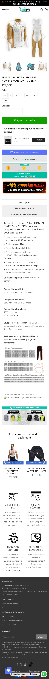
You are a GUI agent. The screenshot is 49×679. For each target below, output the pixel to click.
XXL (34, 95)
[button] (24, 152)
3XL (42, 95)
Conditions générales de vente (13, 612)
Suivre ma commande (10, 604)
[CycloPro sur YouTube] (26, 665)
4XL (5, 100)
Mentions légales (8, 616)
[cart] (46, 9)
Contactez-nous (7, 608)
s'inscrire (42, 637)
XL (27, 95)
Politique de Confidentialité (12, 621)
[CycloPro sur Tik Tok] (30, 666)
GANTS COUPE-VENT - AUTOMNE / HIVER (36, 469)
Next (44, 36)
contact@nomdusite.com (10, 657)
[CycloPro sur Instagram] (21, 665)
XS (5, 95)
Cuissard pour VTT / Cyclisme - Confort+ (13, 471)
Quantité (6, 105)
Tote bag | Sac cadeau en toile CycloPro (22, 138)
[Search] (41, 9)
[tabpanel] (7, 67)
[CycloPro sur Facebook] (17, 665)
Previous (5, 36)
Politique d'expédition (10, 625)
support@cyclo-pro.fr (18, 588)
